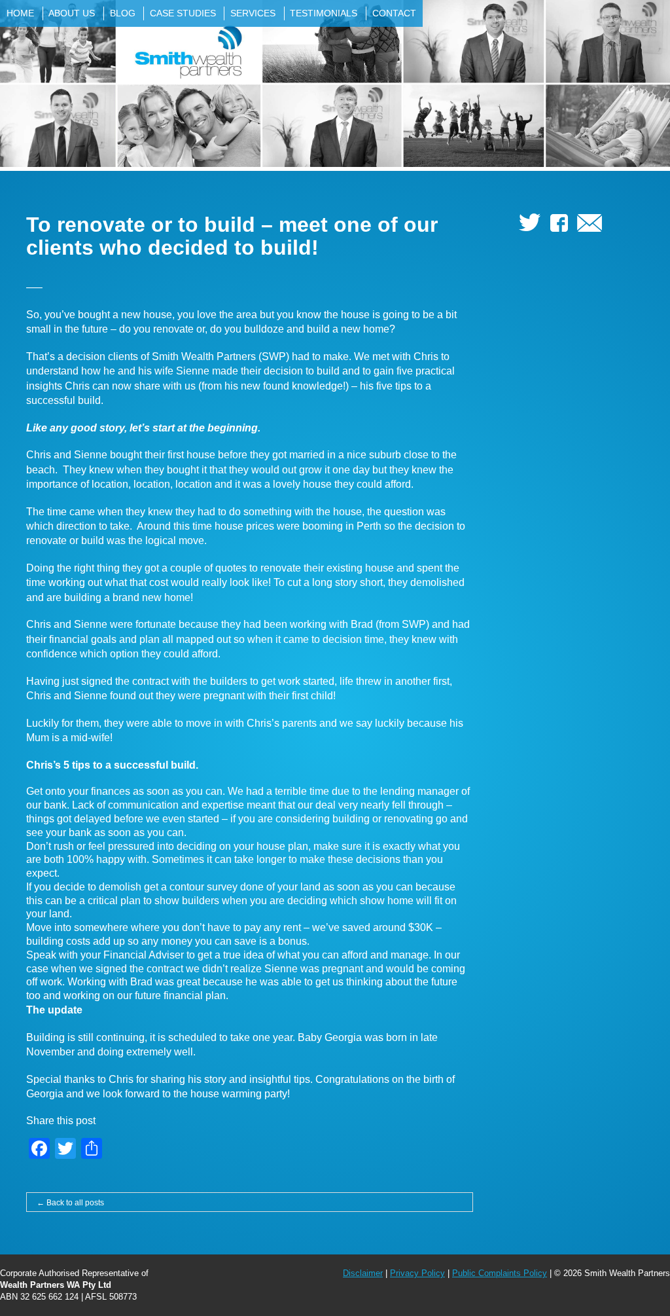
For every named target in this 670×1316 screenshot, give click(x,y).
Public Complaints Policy (499, 1273)
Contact (394, 13)
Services (252, 13)
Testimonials (323, 13)
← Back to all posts (70, 1202)
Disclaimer (363, 1273)
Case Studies (183, 13)
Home (20, 13)
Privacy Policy (417, 1273)
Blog (122, 13)
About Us (71, 13)
